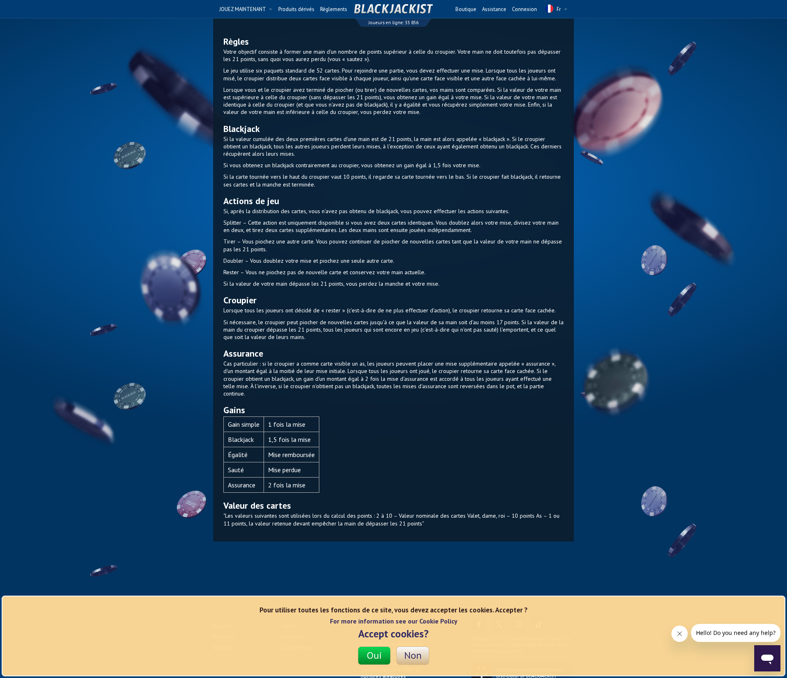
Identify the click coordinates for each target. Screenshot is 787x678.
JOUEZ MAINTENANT (243, 9)
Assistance (494, 9)
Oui (374, 655)
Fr (558, 9)
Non (413, 655)
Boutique (465, 9)
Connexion (524, 9)
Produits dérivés (296, 9)
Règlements (333, 9)
